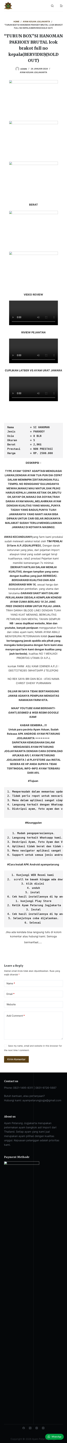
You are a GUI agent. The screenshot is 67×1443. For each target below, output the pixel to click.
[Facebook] (23, 1428)
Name (11, 983)
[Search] (52, 6)
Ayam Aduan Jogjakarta (33, 72)
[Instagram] (36, 1428)
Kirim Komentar (16, 1059)
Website (11, 1004)
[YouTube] (43, 1428)
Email (10, 993)
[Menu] (61, 5)
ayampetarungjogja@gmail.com (41, 1100)
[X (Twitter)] (30, 1428)
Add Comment (16, 1015)
